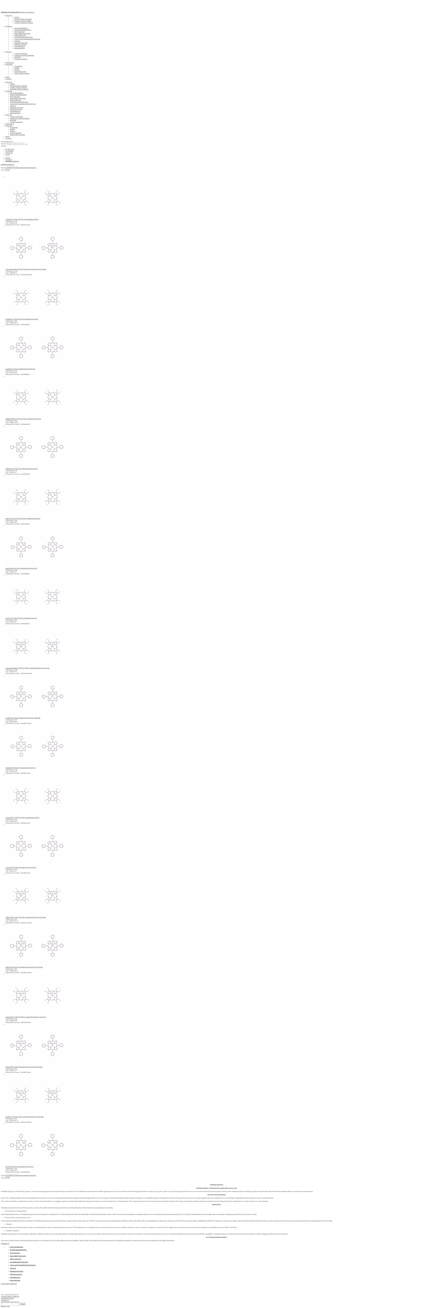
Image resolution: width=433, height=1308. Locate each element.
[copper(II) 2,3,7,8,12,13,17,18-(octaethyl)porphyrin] (36, 816)
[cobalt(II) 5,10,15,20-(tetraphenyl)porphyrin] (36, 766)
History (17, 17)
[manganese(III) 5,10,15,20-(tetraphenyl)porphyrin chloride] (36, 267)
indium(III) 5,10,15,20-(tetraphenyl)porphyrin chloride (23, 1067)
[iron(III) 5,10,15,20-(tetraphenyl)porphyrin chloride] (36, 716)
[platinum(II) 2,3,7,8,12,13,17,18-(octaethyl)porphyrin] (36, 517)
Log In (7, 154)
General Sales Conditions (10, 1296)
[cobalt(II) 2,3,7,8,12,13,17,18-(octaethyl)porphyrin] (36, 217)
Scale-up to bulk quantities (24, 55)
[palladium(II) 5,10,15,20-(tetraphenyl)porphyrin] (36, 467)
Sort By (3, 168)
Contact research (20, 59)
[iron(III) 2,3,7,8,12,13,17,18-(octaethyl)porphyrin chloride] (36, 1115)
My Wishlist (9, 151)
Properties (18, 66)
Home (7, 158)
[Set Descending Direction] (25, 168)
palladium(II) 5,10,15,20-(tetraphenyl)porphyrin (21, 469)
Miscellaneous (19, 46)
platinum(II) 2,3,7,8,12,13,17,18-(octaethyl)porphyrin (22, 518)
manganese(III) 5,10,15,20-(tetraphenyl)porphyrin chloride (25, 269)
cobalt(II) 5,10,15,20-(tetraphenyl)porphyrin (20, 768)
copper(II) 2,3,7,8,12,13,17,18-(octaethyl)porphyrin (22, 818)
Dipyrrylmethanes (21, 28)
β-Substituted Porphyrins (23, 37)
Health (16, 68)
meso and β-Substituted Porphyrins (27, 39)
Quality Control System (22, 21)
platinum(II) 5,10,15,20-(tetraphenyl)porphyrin (21, 568)
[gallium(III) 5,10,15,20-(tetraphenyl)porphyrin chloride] (36, 965)
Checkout (9, 153)
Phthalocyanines (20, 44)
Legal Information (7, 1298)
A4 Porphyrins (19, 32)
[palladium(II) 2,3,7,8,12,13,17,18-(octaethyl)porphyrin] (36, 417)
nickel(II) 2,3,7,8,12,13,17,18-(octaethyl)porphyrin (21, 319)
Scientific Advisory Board (23, 23)
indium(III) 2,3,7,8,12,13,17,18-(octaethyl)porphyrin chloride (25, 1017)
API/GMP (17, 57)
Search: (4, 144)
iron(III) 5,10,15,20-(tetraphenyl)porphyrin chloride (22, 718)
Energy (17, 70)
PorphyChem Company (23, 19)
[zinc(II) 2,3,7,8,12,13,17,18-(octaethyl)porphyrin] (36, 616)
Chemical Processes (21, 73)
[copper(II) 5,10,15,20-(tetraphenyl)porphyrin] (36, 866)
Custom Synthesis (20, 53)
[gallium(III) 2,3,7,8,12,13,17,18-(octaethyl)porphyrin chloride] (36, 915)
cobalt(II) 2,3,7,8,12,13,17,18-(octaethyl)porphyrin (22, 219)
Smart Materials (20, 72)
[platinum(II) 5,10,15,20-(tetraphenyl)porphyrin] (36, 566)
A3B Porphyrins (20, 35)
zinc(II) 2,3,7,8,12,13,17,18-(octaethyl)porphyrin (21, 618)
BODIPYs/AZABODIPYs (22, 30)
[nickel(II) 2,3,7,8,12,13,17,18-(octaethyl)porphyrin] (36, 317)
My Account (9, 149)
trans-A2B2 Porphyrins (22, 33)
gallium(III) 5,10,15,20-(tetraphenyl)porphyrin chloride (24, 967)
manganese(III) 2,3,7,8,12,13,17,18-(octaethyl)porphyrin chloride (27, 668)
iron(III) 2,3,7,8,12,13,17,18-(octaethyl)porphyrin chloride (24, 1117)
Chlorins (17, 41)
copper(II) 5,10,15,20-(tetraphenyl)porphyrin (20, 867)
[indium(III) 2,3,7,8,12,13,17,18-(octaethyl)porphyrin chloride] (36, 1015)
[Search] (27, 144)
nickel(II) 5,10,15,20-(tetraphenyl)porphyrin (20, 369)
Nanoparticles (19, 48)
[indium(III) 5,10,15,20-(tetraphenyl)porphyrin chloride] (36, 1065)
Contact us (5, 1300)
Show (3, 170)
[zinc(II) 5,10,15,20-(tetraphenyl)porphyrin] (36, 1165)
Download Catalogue (9, 1284)
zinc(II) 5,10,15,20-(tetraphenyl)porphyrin (19, 1166)
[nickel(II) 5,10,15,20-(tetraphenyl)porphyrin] (36, 367)
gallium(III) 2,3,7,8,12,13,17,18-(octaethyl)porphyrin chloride (25, 917)
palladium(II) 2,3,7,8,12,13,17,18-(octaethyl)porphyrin (23, 419)
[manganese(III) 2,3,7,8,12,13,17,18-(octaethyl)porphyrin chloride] (36, 666)
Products (8, 159)
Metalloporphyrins (21, 43)
